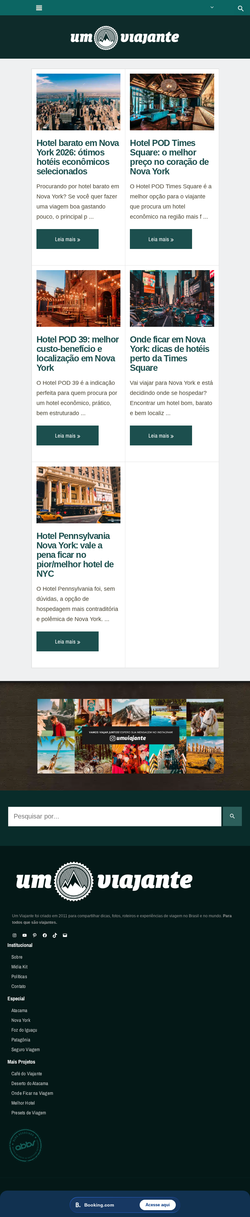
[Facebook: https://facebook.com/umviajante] (44, 935)
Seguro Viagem (25, 1049)
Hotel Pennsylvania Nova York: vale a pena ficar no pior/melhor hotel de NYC (75, 555)
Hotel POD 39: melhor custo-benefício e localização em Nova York (77, 354)
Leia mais (66, 239)
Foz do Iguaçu (24, 1029)
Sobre (16, 956)
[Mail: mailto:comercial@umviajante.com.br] (64, 935)
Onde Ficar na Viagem (32, 1093)
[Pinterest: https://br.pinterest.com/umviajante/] (34, 935)
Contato (18, 986)
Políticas (19, 976)
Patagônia (20, 1039)
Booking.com (99, 1205)
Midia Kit (19, 966)
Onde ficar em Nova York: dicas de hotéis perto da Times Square (169, 354)
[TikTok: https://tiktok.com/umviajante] (54, 935)
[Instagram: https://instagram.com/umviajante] (14, 935)
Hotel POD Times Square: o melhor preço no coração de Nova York (169, 157)
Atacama (19, 1010)
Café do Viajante (26, 1073)
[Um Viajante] (125, 40)
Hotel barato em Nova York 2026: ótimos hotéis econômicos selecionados (77, 157)
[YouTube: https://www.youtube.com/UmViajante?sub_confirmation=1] (24, 935)
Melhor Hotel (23, 1102)
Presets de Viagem (28, 1112)
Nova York (20, 1020)
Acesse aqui (158, 1204)
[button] (241, 8)
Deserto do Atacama (30, 1083)
